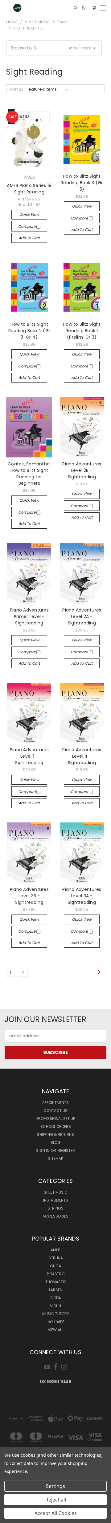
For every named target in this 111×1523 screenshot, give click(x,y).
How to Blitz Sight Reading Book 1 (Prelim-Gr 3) (82, 330)
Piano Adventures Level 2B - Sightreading (81, 470)
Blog (55, 1142)
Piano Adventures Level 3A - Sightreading (81, 895)
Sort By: (17, 89)
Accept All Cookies (56, 1513)
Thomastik (55, 1281)
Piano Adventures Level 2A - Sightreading (81, 616)
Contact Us (55, 1110)
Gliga (55, 1266)
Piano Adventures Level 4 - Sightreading (81, 756)
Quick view (29, 214)
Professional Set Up (55, 1118)
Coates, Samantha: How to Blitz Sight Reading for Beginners (29, 473)
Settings (55, 1486)
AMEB (55, 1250)
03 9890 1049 (56, 1381)
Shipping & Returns (55, 1134)
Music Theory (55, 1313)
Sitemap (55, 1158)
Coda (55, 1297)
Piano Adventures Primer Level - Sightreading (29, 616)
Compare (27, 226)
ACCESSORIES (55, 1216)
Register (66, 1150)
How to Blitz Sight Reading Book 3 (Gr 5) (82, 182)
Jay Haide (55, 1321)
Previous (9, 1516)
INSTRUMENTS (55, 1200)
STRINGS (55, 1208)
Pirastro (55, 1273)
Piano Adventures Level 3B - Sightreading (29, 895)
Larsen (55, 1289)
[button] (54, 48)
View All (55, 1329)
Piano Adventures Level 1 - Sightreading (29, 756)
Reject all (55, 1499)
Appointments (55, 1102)
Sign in (43, 1150)
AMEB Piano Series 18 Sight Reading (29, 188)
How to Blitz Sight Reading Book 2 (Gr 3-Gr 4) (29, 330)
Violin (55, 1305)
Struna (55, 1258)
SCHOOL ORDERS (55, 1126)
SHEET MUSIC (56, 1192)
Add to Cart (29, 237)
